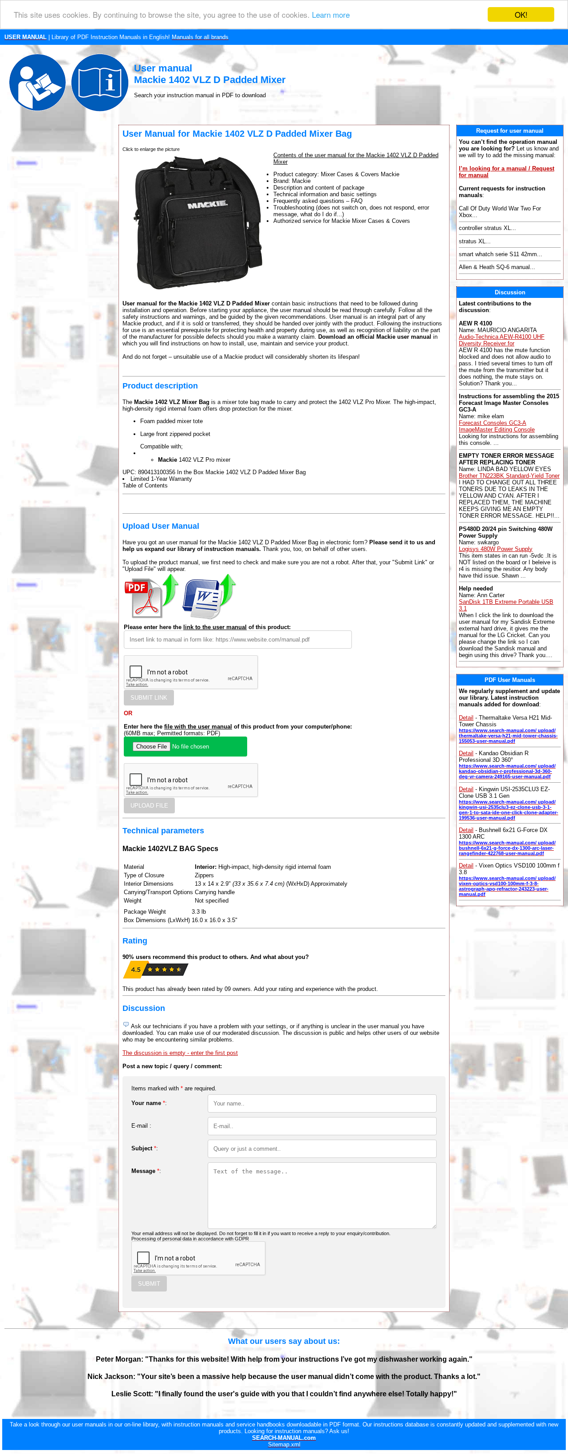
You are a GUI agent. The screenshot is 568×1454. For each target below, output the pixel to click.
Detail (466, 717)
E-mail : (141, 1125)
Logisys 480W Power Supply (495, 549)
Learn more (331, 14)
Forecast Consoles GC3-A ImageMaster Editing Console (497, 426)
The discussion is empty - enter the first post (180, 1053)
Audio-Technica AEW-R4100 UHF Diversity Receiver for (501, 340)
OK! (521, 14)
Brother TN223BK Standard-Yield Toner (509, 475)
